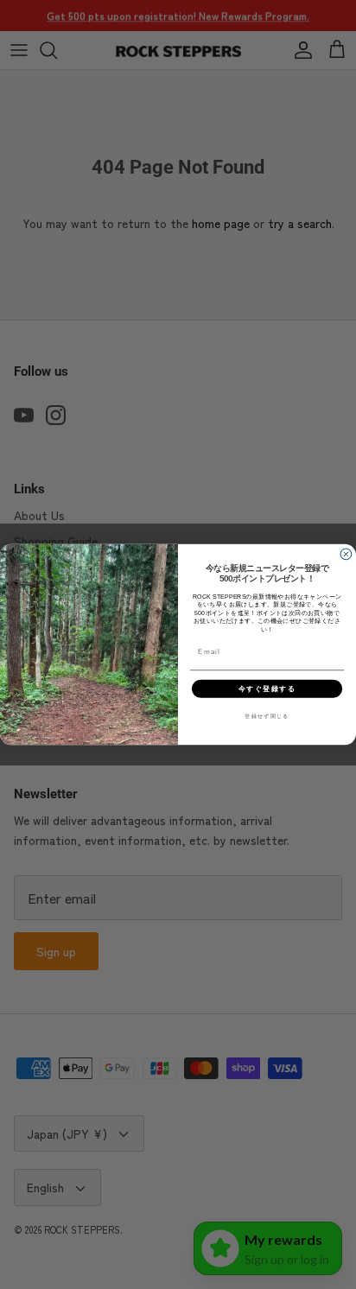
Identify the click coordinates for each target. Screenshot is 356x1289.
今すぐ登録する (267, 688)
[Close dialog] (346, 554)
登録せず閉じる (267, 716)
